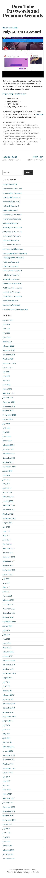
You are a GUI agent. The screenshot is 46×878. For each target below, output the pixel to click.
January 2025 (7, 397)
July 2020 (6, 630)
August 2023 (7, 471)
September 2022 (9, 518)
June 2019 (6, 686)
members (6, 128)
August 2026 (7, 320)
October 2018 (7, 712)
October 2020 (7, 617)
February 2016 (8, 850)
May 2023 (6, 484)
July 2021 (6, 578)
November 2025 (8, 354)
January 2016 (7, 854)
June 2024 (6, 428)
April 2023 (6, 488)
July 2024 (6, 423)
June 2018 (6, 729)
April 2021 (6, 591)
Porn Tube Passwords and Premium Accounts (23, 11)
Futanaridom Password (11, 219)
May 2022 (6, 535)
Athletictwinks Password (12, 283)
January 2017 (7, 802)
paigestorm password (11, 133)
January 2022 (7, 553)
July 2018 (6, 725)
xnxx (36, 141)
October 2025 (7, 359)
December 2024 (8, 402)
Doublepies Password (11, 305)
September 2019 (9, 673)
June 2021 (6, 583)
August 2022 (7, 522)
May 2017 (6, 785)
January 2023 (7, 501)
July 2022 (6, 527)
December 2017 (8, 755)
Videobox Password (10, 266)
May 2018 (6, 734)
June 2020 (6, 634)
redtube (5, 141)
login (35, 125)
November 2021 (8, 561)
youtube (27, 144)
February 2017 (8, 798)
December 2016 (8, 807)
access (7, 125)
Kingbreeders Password (12, 189)
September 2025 (9, 363)
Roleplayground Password (13, 257)
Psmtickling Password (11, 292)
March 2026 (7, 342)
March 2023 (7, 492)
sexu (11, 141)
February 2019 (8, 695)
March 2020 (7, 647)
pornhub (22, 138)
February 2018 (8, 747)
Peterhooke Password (11, 197)
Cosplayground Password (12, 249)
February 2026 (8, 346)
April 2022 (6, 540)
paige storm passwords (11, 130)
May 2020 (6, 639)
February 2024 (8, 445)
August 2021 (7, 574)
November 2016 (8, 811)
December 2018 (8, 703)
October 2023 (7, 462)
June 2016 (6, 833)
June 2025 (6, 376)
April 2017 (6, 790)
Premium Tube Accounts (14, 122)
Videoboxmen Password (12, 270)
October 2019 (7, 669)
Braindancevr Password (11, 214)
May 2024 (6, 432)
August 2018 (7, 721)
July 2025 (6, 372)
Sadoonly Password (10, 210)
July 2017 (6, 777)
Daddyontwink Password (12, 288)
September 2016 (9, 820)
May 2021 (6, 587)
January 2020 (7, 656)
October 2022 (7, 514)
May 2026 (6, 333)
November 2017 (8, 759)
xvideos (5, 144)
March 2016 (7, 846)
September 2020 (9, 622)
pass (18, 136)
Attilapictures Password (11, 232)
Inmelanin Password (10, 240)
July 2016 (6, 828)
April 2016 (6, 841)
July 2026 (6, 324)
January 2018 (7, 751)
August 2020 (7, 626)
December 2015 (8, 859)
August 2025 (7, 367)
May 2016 (6, 837)
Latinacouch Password (11, 236)
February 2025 (8, 393)
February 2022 (8, 548)
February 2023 (8, 497)
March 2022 (7, 544)
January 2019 (7, 699)
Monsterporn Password (12, 227)
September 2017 (9, 768)
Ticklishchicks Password (12, 296)
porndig (15, 138)
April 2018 (6, 738)
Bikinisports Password (11, 245)
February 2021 (8, 600)
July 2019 (6, 682)
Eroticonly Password (10, 206)
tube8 (16, 141)
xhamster (29, 141)
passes (23, 136)
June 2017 (6, 781)
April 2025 (6, 385)
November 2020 (8, 613)
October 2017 (7, 764)
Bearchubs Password (10, 279)
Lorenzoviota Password (11, 193)
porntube (31, 138)
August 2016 (7, 824)
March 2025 (7, 389)
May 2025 (6, 380)
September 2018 (9, 716)
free (19, 125)
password (31, 136)
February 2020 (8, 652)
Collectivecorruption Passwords (15, 309)
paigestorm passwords (30, 133)
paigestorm (26, 130)
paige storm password (30, 128)
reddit (38, 138)
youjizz (12, 144)
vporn (22, 141)
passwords (6, 138)
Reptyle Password (9, 184)
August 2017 (7, 772)
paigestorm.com (8, 136)
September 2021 (9, 570)
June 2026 (6, 329)
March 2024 (7, 441)
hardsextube (27, 125)
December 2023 (8, 453)
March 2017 (7, 794)
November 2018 (8, 708)
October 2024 (7, 410)
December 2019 (8, 660)
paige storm (16, 128)
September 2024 (9, 415)
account (13, 125)
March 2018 (7, 742)
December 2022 (8, 505)
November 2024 (8, 406)
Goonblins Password (10, 223)
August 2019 (7, 678)
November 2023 (8, 458)
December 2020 (8, 609)
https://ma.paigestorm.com (14, 94)
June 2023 (6, 479)
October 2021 (7, 566)
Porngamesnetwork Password (14, 253)
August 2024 (7, 419)
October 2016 (7, 815)
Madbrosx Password (10, 262)
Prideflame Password (10, 275)
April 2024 (6, 436)
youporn (19, 144)
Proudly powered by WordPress (22, 869)
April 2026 (6, 337)
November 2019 (8, 665)
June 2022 (6, 531)
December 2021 (8, 557)
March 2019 (7, 690)
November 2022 (8, 510)
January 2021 (7, 604)
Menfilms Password (10, 301)
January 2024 (7, 449)
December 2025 (8, 350)
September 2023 (9, 466)
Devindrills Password (10, 202)
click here (39, 114)
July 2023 (6, 475)
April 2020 (6, 643)
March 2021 (7, 596)
